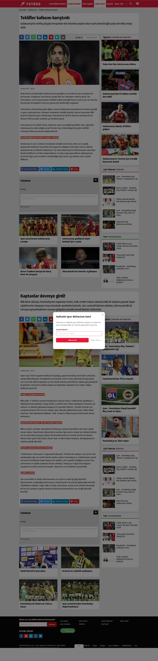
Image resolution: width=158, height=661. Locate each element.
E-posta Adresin (62, 329)
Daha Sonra (95, 340)
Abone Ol (72, 340)
